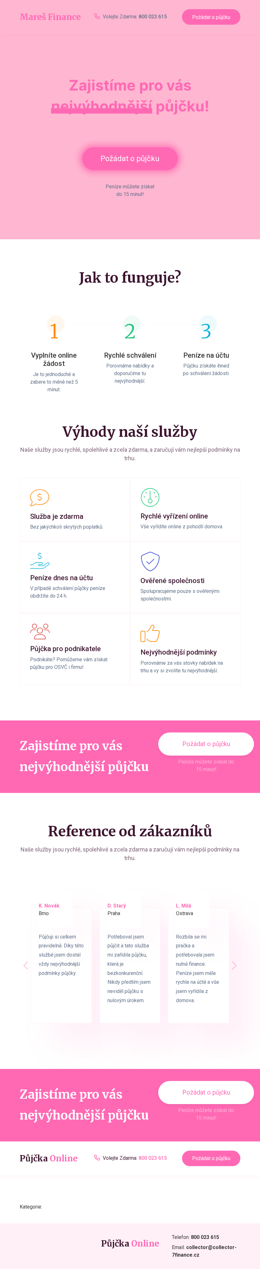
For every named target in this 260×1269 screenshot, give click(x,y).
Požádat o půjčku (211, 17)
